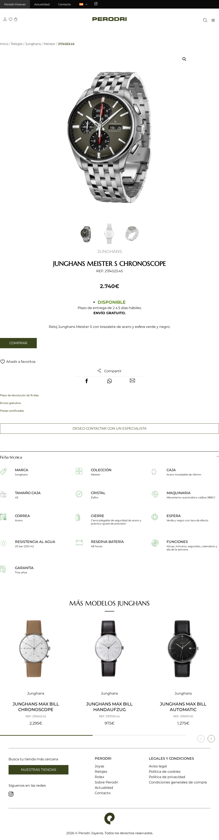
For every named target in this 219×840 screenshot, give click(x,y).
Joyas (99, 766)
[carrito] (15, 20)
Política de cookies (165, 772)
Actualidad (42, 4)
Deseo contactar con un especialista (109, 428)
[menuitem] (83, 4)
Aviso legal (158, 766)
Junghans (33, 44)
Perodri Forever (15, 4)
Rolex (99, 777)
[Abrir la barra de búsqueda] (204, 20)
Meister (49, 44)
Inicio (4, 44)
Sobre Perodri (106, 782)
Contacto (64, 4)
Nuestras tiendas (38, 770)
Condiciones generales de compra (178, 782)
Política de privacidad (167, 777)
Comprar (18, 343)
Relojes (16, 44)
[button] (184, 59)
